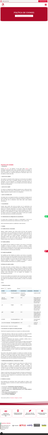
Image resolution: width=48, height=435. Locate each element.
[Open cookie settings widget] (1, 433)
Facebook (12, 397)
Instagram (16, 397)
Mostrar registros (6, 288)
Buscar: (18, 288)
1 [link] (29, 326)
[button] (46, 5)
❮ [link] (27, 326)
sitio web (6, 168)
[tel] (46, 251)
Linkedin (20, 397)
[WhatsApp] (46, 216)
